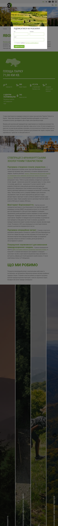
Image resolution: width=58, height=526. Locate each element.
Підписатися (19, 46)
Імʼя (14, 31)
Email (15, 37)
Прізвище (32, 31)
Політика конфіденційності (32, 43)
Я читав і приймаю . (27, 43)
